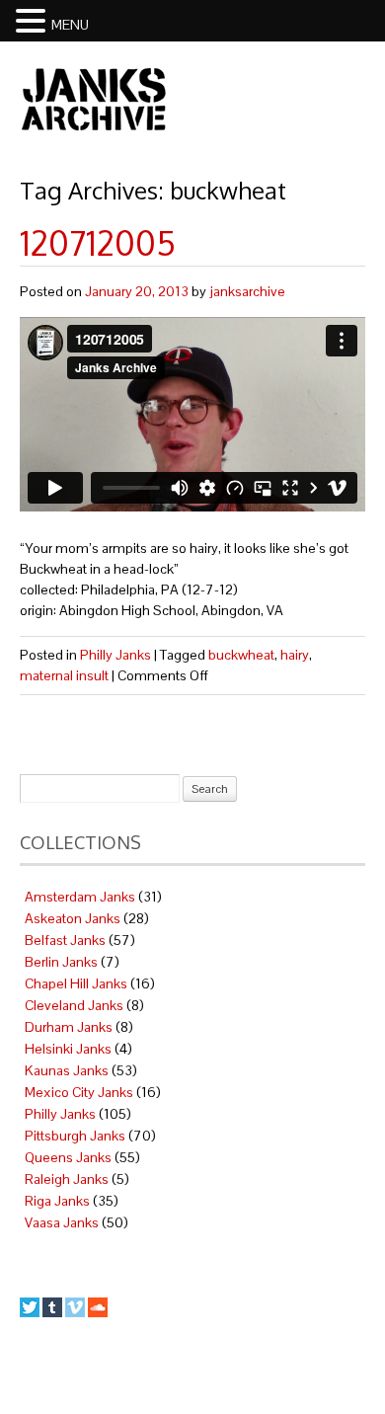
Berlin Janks (61, 962)
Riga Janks (57, 1201)
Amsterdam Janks (80, 896)
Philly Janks (115, 655)
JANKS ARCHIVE (94, 98)
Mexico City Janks (79, 1092)
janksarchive (247, 291)
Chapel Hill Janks (76, 983)
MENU (70, 25)
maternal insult (64, 675)
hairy (294, 655)
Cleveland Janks (74, 1005)
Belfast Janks (65, 940)
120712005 (98, 242)
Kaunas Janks (67, 1070)
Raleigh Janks (67, 1179)
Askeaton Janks (72, 918)
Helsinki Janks (68, 1049)
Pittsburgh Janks (75, 1135)
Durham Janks (69, 1027)
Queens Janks (68, 1157)
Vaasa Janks (62, 1222)
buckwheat (241, 655)
